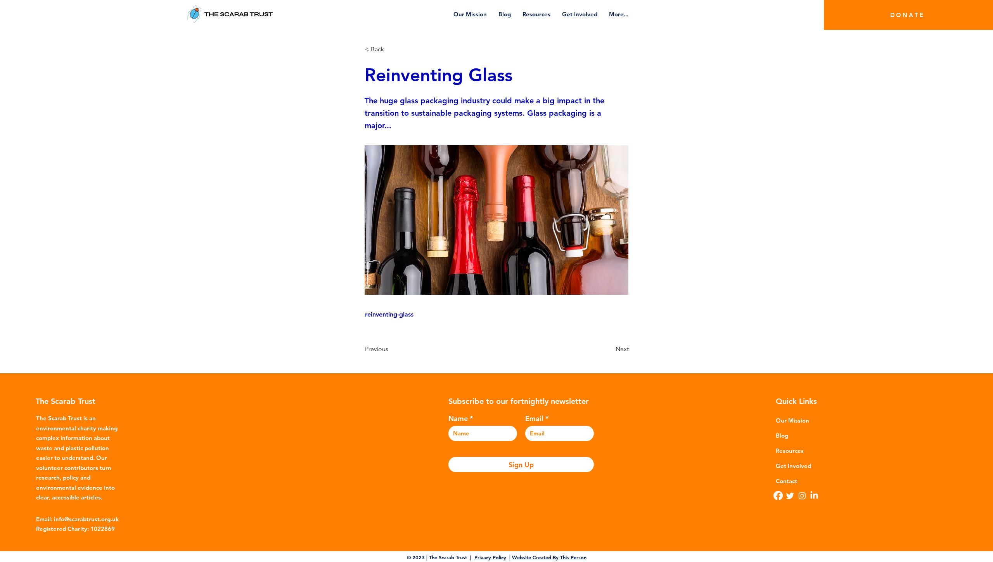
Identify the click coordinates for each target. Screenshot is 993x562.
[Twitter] (790, 495)
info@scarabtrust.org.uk (86, 519)
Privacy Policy (490, 557)
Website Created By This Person (549, 557)
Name (458, 418)
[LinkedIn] (814, 495)
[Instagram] (802, 495)
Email (534, 418)
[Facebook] (778, 495)
